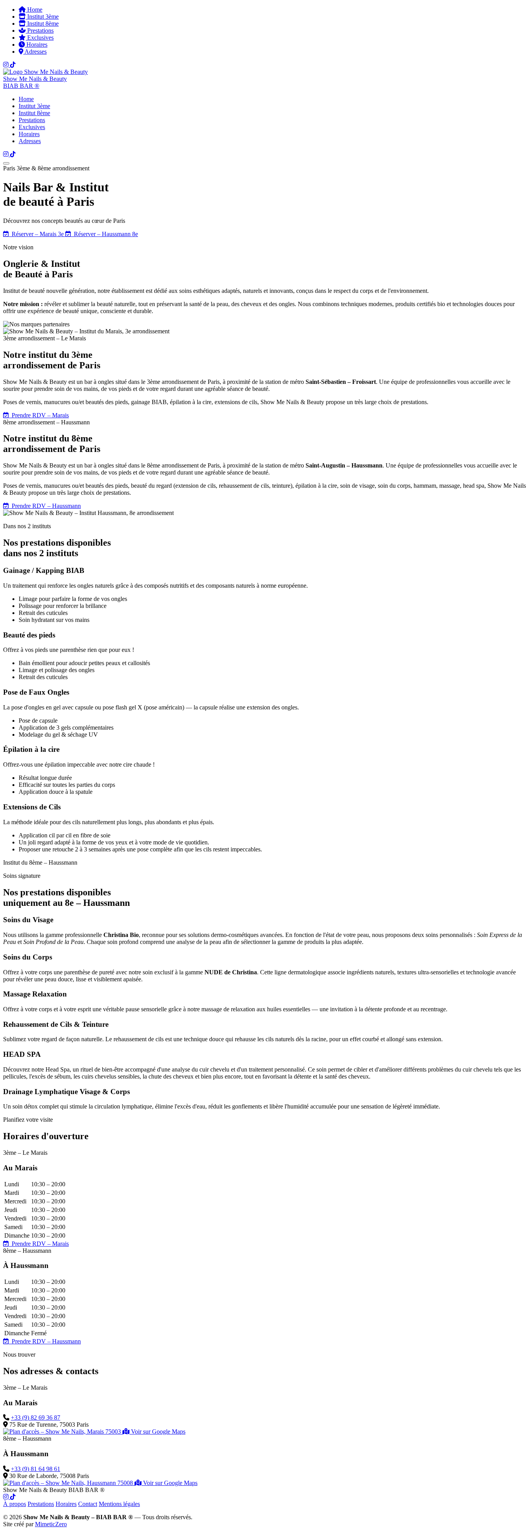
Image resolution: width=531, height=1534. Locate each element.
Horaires (36, 44)
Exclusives (40, 37)
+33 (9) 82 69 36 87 (35, 1417)
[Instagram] (6, 64)
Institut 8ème (42, 23)
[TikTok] (13, 64)
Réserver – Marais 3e (37, 234)
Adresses (35, 51)
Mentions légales (119, 1504)
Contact (87, 1504)
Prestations (40, 30)
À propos (14, 1504)
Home (34, 9)
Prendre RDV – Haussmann (45, 506)
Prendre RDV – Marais (39, 415)
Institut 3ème (42, 16)
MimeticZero (51, 1524)
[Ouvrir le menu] (6, 163)
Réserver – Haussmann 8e (104, 234)
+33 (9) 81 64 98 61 (35, 1469)
